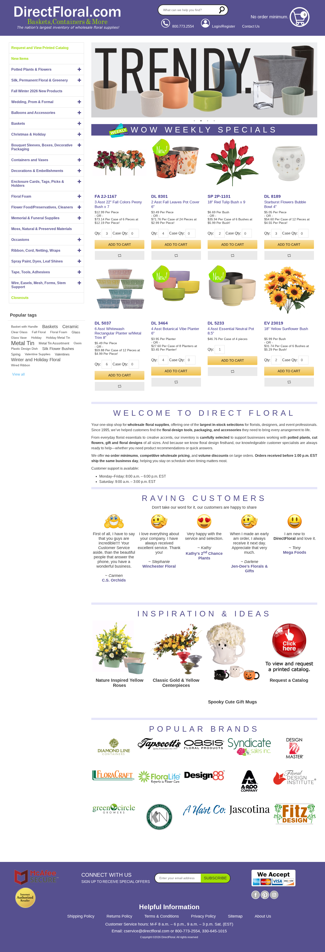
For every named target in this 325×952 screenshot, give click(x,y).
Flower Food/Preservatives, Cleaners (42, 207)
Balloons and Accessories (33, 113)
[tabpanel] (204, 79)
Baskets (18, 123)
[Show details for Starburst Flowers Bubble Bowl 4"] (289, 163)
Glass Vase (19, 337)
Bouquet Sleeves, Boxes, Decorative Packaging (42, 147)
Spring (15, 354)
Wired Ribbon (20, 365)
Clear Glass (19, 332)
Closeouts (20, 298)
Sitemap (235, 916)
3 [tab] (207, 121)
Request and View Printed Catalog (40, 48)
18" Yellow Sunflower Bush (286, 329)
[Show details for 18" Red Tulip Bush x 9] (232, 163)
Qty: (98, 233)
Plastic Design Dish (24, 348)
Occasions (20, 240)
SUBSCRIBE (215, 878)
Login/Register (223, 26)
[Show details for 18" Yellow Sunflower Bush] (289, 289)
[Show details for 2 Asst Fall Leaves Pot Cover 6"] (176, 163)
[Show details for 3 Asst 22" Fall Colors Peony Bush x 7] (119, 163)
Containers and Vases (29, 160)
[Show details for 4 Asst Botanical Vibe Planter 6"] (176, 289)
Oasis (78, 343)
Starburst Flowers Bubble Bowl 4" (285, 204)
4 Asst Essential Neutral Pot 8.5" (231, 331)
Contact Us (251, 26)
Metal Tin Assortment (54, 343)
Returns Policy (119, 916)
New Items (20, 58)
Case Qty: (120, 233)
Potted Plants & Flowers (31, 69)
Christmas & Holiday (28, 134)
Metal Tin (22, 343)
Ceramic (70, 326)
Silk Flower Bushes (58, 349)
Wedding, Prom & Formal (32, 102)
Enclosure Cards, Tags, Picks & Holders (37, 183)
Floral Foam (21, 196)
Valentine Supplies (37, 354)
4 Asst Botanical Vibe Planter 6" (175, 331)
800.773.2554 (183, 26)
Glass (76, 332)
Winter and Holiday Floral (35, 359)
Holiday (36, 337)
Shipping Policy (80, 916)
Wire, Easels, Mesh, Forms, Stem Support (38, 285)
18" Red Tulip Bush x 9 (226, 202)
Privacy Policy (203, 916)
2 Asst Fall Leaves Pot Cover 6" (175, 204)
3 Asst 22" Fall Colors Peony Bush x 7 (118, 204)
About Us (263, 916)
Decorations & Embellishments (37, 171)
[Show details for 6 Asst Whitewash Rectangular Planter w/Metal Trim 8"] (119, 289)
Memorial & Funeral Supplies (35, 218)
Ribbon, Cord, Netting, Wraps (35, 250)
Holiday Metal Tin (58, 337)
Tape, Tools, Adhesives (30, 272)
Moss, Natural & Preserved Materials (41, 229)
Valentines (62, 354)
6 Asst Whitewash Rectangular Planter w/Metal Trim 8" (118, 333)
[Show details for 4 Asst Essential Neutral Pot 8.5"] (232, 289)
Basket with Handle (24, 326)
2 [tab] (201, 121)
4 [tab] (214, 121)
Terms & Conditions (161, 916)
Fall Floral (39, 332)
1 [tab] (194, 121)
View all (18, 374)
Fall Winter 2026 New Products (36, 91)
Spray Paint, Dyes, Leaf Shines (37, 261)
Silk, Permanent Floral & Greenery (39, 80)
